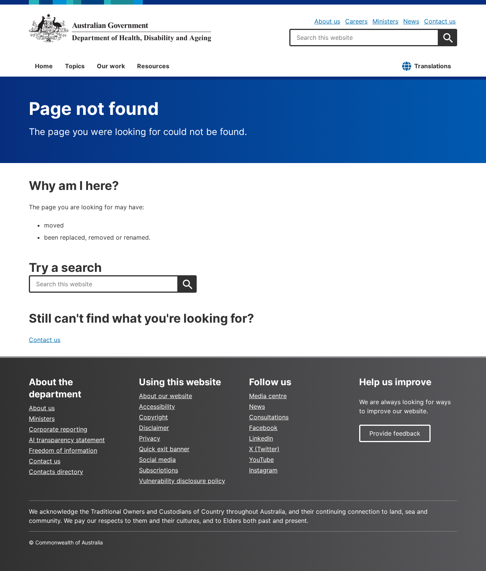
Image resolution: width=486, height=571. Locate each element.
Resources (153, 66)
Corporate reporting (58, 429)
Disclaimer (154, 427)
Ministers (385, 21)
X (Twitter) (264, 449)
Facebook (263, 427)
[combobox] (364, 37)
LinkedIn (261, 438)
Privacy (149, 438)
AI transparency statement (67, 440)
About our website (165, 396)
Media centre (268, 396)
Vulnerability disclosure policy (182, 481)
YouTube (261, 459)
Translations (432, 66)
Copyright (153, 417)
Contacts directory (56, 471)
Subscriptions (158, 470)
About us (327, 21)
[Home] (120, 28)
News (411, 21)
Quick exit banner (164, 449)
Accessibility (157, 406)
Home (44, 66)
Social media (157, 459)
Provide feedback (394, 433)
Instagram (263, 470)
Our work (111, 66)
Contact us (440, 21)
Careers (356, 21)
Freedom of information (63, 450)
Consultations (269, 417)
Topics (75, 66)
